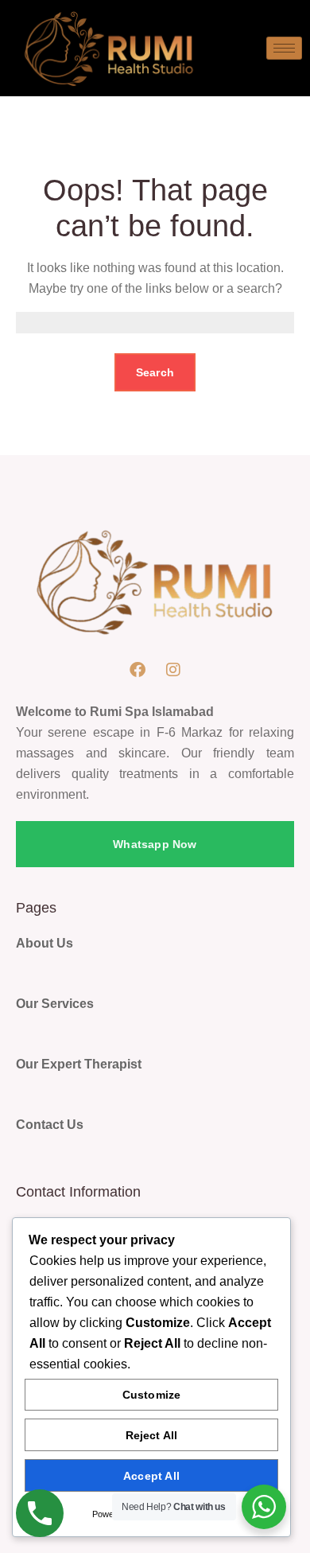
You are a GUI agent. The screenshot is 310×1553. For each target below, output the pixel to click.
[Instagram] (173, 670)
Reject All (152, 1435)
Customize (151, 1394)
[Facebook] (137, 670)
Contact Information (78, 1192)
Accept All (151, 1475)
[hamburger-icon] (284, 48)
